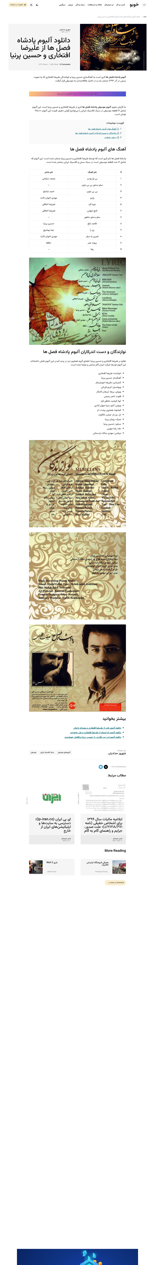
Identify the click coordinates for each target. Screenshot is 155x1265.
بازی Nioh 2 (52, 862)
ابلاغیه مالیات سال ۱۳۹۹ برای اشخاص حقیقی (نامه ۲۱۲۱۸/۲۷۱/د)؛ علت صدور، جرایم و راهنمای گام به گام (103, 825)
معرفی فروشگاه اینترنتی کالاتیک (97, 863)
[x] (106, 767)
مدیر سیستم (117, 838)
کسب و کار (27, 801)
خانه (145, 16)
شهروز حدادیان (65, 29)
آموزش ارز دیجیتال (78, 799)
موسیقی (33, 752)
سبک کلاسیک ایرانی (47, 752)
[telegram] (101, 767)
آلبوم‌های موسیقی (64, 752)
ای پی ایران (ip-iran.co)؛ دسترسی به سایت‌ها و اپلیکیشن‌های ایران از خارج (53, 825)
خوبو (134, 4)
